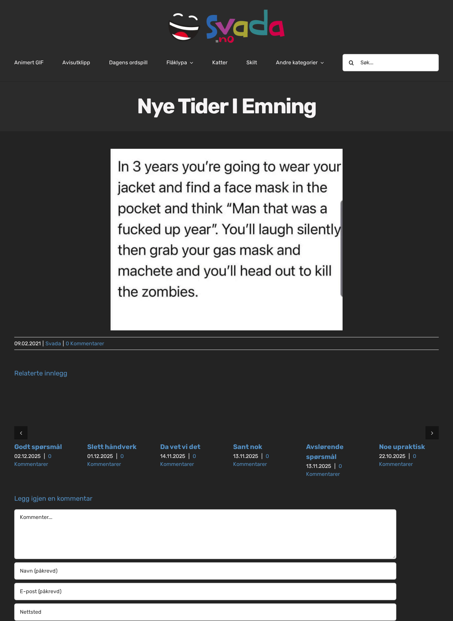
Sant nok (247, 447)
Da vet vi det (180, 447)
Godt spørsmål (38, 447)
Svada (53, 343)
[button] (21, 432)
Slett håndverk (112, 447)
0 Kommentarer (85, 343)
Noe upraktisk (402, 447)
